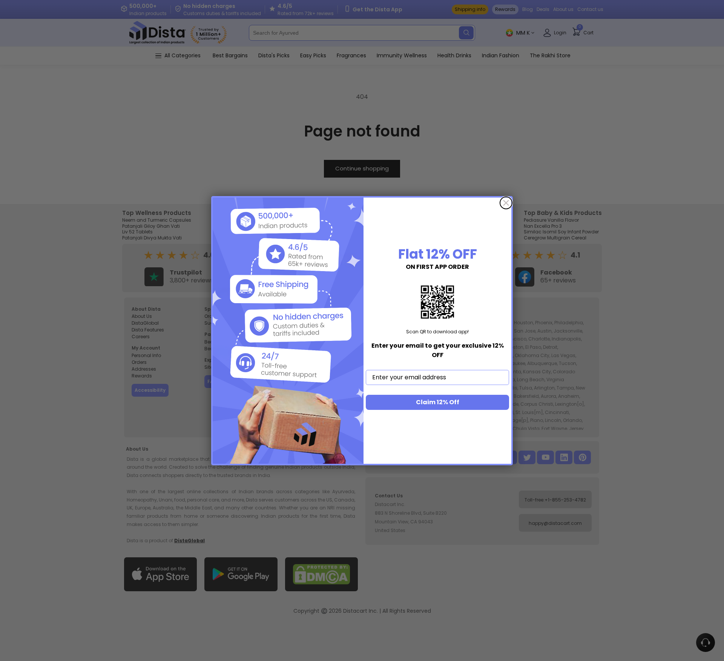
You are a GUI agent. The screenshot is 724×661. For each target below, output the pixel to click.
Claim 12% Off (437, 402)
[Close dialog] (506, 203)
